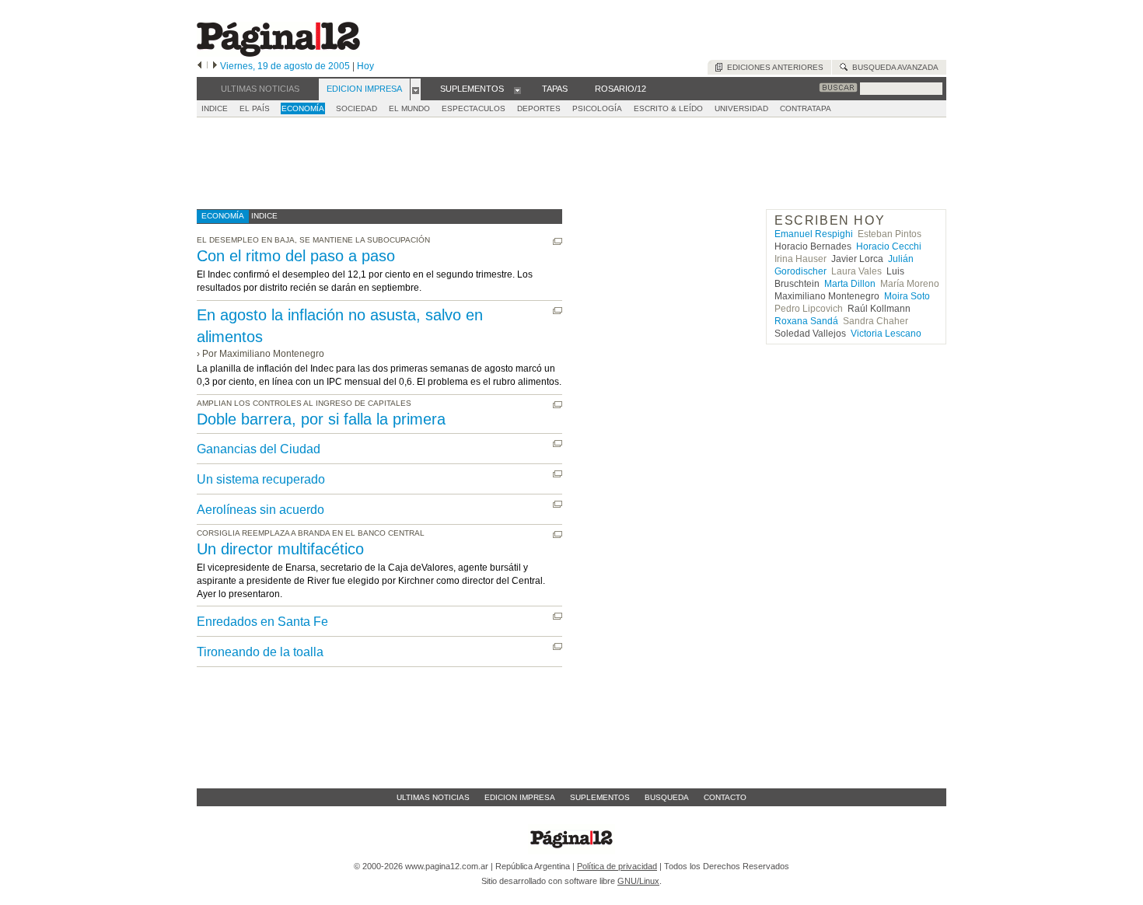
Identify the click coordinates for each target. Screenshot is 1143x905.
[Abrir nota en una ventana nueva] (557, 241)
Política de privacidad (617, 866)
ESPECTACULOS (473, 108)
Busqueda (667, 797)
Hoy (365, 66)
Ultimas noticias (433, 797)
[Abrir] (416, 89)
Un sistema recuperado (261, 479)
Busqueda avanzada (893, 67)
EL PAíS (254, 108)
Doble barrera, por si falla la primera (321, 419)
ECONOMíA (302, 108)
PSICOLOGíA (597, 108)
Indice (214, 108)
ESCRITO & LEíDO (668, 108)
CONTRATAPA (805, 108)
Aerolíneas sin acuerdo (260, 509)
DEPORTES (539, 108)
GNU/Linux (638, 881)
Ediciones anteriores (772, 67)
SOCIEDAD (356, 108)
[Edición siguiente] (215, 66)
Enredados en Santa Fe (262, 621)
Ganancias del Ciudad (258, 449)
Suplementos (600, 797)
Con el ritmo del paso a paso (296, 255)
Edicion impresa (519, 797)
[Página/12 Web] (278, 53)
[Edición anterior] (199, 66)
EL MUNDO (409, 108)
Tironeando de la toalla (260, 652)
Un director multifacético (280, 548)
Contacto (725, 797)
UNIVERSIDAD (741, 108)
